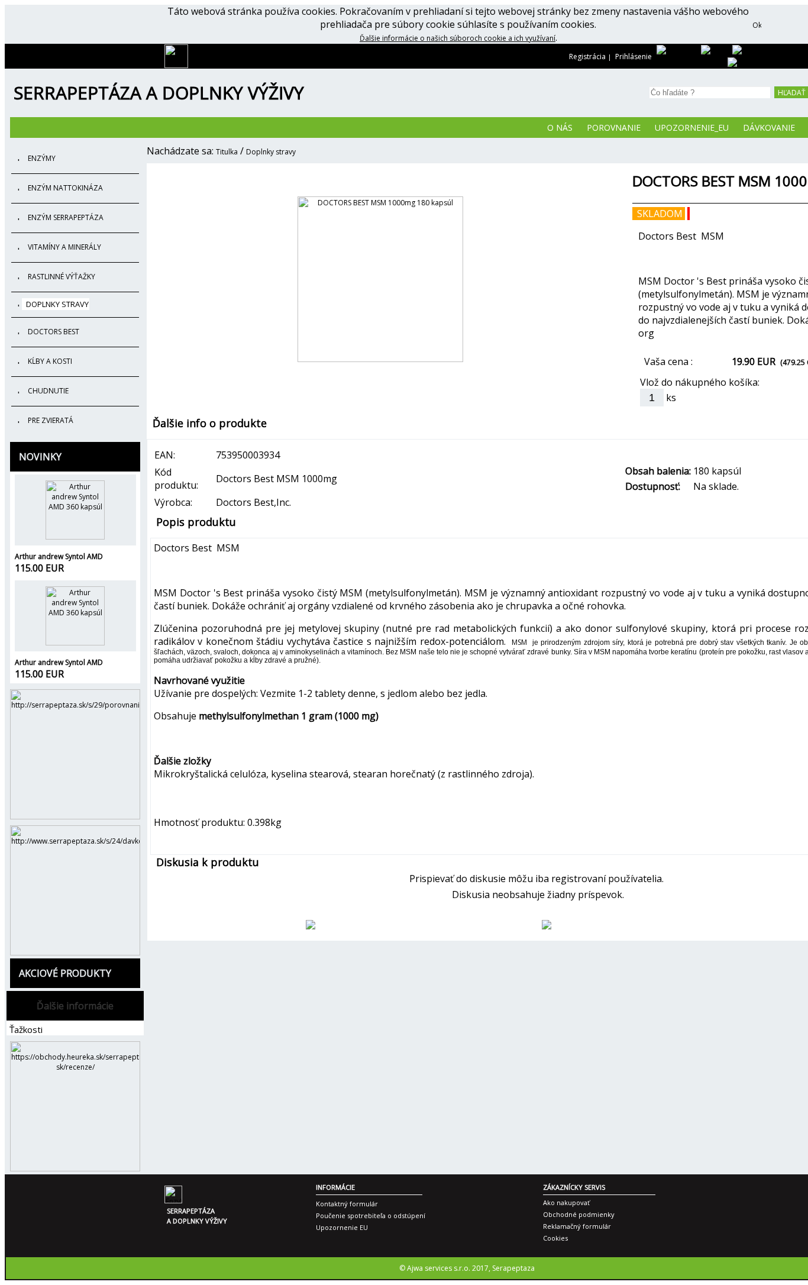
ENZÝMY (42, 158)
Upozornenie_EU (692, 127)
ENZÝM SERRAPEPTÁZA (66, 217)
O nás (560, 127)
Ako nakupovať (566, 1202)
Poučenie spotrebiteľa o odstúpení (370, 1215)
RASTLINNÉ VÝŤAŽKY (61, 277)
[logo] (176, 65)
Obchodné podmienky (579, 1214)
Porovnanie (614, 127)
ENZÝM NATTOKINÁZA (65, 188)
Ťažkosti (26, 1029)
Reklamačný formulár (577, 1226)
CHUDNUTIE (48, 391)
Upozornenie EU (342, 1227)
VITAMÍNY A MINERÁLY (64, 247)
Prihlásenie (633, 56)
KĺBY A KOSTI (50, 361)
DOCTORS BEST (53, 332)
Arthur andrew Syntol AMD (59, 556)
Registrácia (587, 56)
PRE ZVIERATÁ (50, 420)
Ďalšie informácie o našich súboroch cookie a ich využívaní (457, 38)
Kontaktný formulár (347, 1203)
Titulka (227, 152)
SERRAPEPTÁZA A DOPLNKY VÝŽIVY (159, 92)
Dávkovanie (769, 127)
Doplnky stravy (271, 152)
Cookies (555, 1238)
